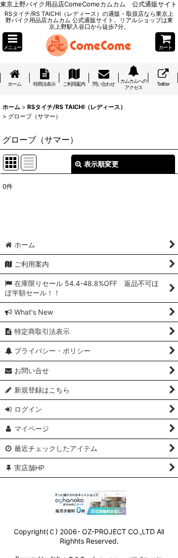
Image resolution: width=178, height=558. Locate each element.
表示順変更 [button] (101, 164)
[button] (12, 42)
